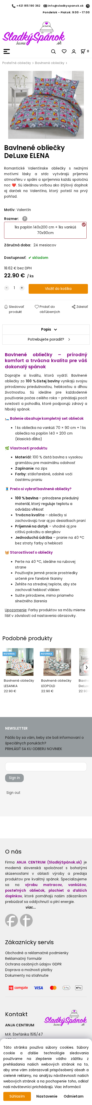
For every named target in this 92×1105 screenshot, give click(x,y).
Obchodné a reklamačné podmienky (36, 953)
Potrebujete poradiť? (46, 339)
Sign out (13, 792)
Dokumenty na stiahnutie (27, 975)
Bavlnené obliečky (49, 63)
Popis (46, 329)
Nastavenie (46, 1096)
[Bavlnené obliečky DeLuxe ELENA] (46, 104)
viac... (31, 907)
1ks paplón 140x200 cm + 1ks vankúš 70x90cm (45, 230)
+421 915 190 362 (28, 6)
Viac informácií (67, 1087)
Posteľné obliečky (16, 63)
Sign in (14, 777)
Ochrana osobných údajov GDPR (33, 964)
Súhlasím (17, 1096)
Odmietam (74, 1096)
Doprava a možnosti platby (28, 969)
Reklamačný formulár (23, 958)
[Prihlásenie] (73, 51)
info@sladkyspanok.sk (66, 6)
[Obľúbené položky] (64, 51)
